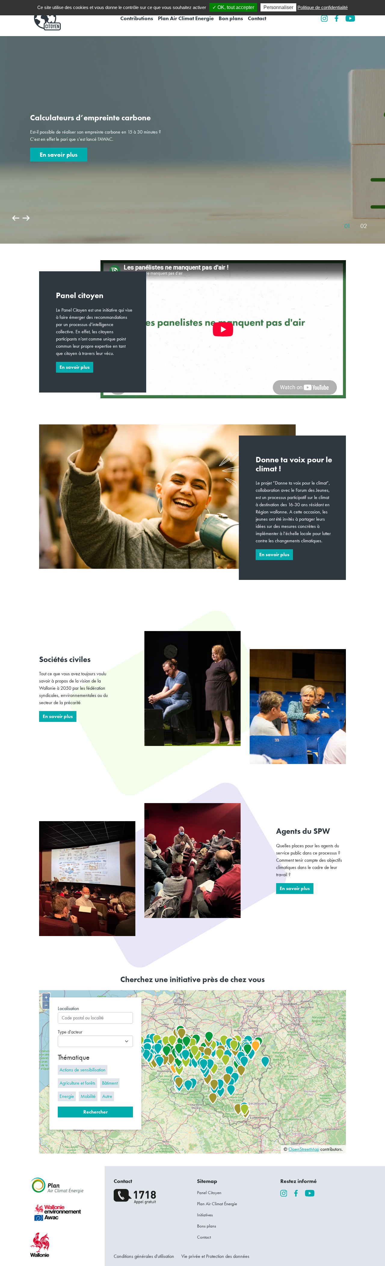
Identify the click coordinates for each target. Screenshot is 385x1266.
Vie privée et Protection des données (215, 1256)
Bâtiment (110, 1083)
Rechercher (95, 1112)
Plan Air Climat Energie (186, 18)
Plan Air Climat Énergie (217, 1204)
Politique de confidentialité (322, 7)
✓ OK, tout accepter (233, 7)
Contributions (136, 18)
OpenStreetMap (303, 1149)
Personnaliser (278, 7)
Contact (257, 18)
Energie (67, 1096)
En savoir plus (59, 155)
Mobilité (88, 1096)
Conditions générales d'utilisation (144, 1256)
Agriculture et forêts (77, 1083)
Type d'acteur (70, 1032)
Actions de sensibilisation (83, 1070)
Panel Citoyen (209, 1193)
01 (347, 226)
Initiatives (205, 1215)
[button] (16, 222)
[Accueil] (45, 18)
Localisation (68, 1008)
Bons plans (206, 1226)
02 (363, 226)
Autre (107, 1096)
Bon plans (231, 18)
